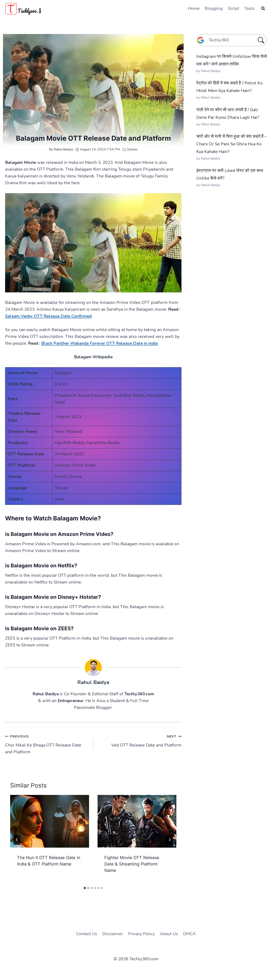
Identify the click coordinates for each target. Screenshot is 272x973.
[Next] (169, 840)
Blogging (214, 8)
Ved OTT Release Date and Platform (146, 741)
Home (194, 8)
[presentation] (49, 821)
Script (233, 8)
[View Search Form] (263, 8)
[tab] (85, 888)
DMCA (189, 934)
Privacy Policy (141, 934)
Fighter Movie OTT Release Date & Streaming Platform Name (131, 864)
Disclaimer (112, 934)
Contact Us (86, 934)
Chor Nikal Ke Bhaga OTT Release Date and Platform (43, 744)
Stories (132, 149)
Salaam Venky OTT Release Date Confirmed (48, 316)
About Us (169, 934)
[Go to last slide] (17, 840)
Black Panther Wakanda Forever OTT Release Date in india (99, 343)
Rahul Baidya (63, 149)
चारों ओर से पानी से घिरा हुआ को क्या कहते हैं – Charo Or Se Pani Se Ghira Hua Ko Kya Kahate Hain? (231, 143)
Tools (249, 8)
